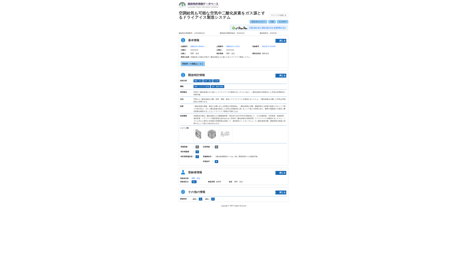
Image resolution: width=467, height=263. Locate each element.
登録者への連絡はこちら (192, 64)
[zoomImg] (199, 134)
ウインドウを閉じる (278, 15)
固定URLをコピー (258, 22)
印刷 (272, 22)
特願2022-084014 (197, 46)
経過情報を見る (280, 28)
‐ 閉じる (281, 40)
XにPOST (282, 22)
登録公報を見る (267, 28)
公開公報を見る (255, 28)
